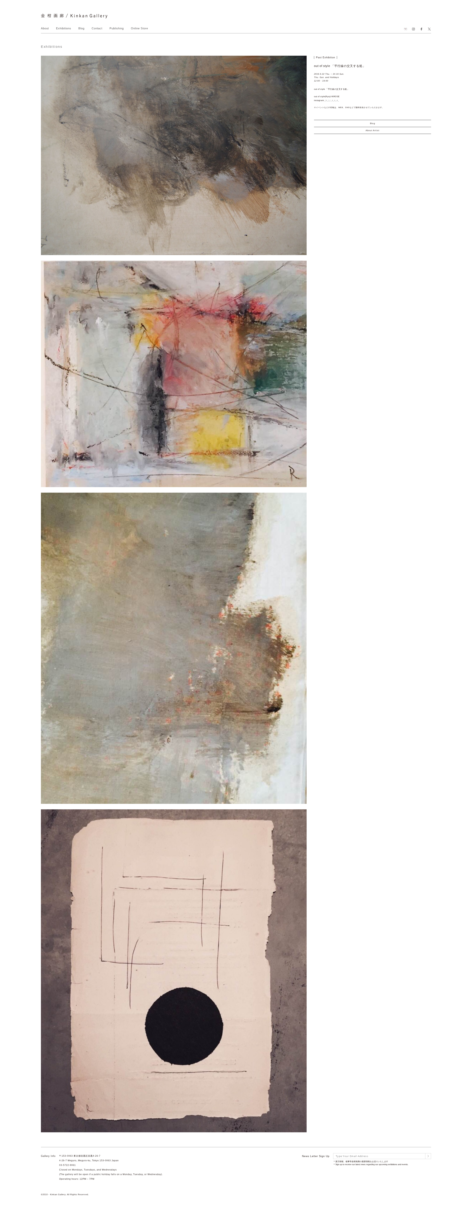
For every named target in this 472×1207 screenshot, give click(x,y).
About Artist (372, 130)
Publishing (117, 28)
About (45, 28)
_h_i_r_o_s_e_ (331, 100)
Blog (81, 28)
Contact (97, 28)
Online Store (139, 28)
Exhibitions (63, 28)
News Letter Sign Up (315, 1156)
